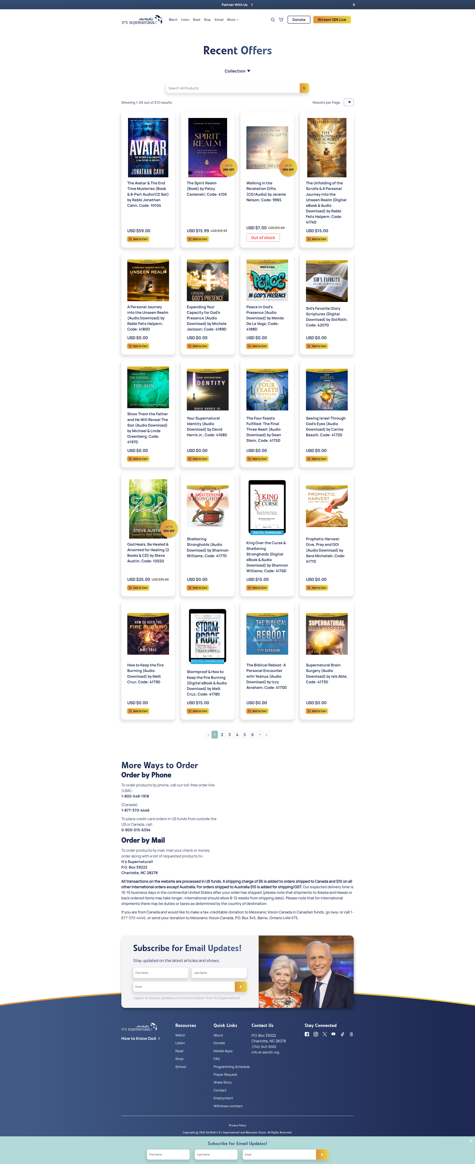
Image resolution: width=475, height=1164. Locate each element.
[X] (324, 1034)
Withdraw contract (228, 1106)
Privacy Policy (237, 1125)
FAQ (217, 1058)
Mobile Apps (223, 1051)
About (231, 20)
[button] (354, 4)
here (334, 912)
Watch (173, 20)
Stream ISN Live (332, 19)
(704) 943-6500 (264, 1046)
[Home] (142, 19)
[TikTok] (342, 1034)
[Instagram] (316, 1034)
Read (196, 20)
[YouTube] (333, 1034)
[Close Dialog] (471, 1140)
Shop (207, 20)
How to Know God (138, 1038)
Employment (223, 1098)
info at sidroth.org (265, 1052)
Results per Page (326, 102)
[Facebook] (307, 1034)
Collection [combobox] (235, 71)
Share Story (223, 1082)
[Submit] (241, 987)
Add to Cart (140, 239)
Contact (220, 1090)
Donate (299, 19)
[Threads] (351, 1034)
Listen (185, 20)
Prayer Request (225, 1074)
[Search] (304, 88)
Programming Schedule (232, 1066)
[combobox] (237, 88)
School (218, 20)
